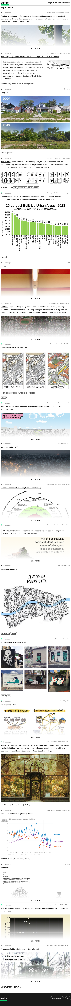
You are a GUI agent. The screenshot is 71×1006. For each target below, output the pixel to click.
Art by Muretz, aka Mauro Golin (60, 639)
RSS (68, 998)
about (54, 3)
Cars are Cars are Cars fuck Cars (60, 344)
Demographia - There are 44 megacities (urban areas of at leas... (58, 193)
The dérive (5, 162)
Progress (67, 89)
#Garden (20, 805)
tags (50, 3)
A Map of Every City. (64, 565)
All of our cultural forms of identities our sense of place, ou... (58, 525)
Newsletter (56, 998)
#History (25, 83)
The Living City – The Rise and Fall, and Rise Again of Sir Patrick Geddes (30, 57)
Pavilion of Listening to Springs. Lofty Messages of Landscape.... (58, 12)
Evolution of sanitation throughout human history (58, 484)
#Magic (36, 187)
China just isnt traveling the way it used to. (58, 810)
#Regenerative (16, 83)
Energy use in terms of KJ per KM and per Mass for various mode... (58, 905)
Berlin (68, 262)
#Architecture (5, 83)
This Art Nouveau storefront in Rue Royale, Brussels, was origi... (58, 741)
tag (3, 8)
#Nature (4, 153)
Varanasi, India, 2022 (64, 443)
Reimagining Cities (64, 701)
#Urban (31, 83)
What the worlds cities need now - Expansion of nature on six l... (58, 403)
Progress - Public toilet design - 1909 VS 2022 (58, 945)
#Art (8, 695)
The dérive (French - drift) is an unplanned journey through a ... (58, 158)
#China (10, 859)
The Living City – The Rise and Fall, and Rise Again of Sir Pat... (58, 53)
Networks (67, 864)
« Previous (6, 987)
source (4, 859)
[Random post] (69, 3)
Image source (6, 187)
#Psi (15, 187)
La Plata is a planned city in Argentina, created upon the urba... (58, 303)
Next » (17, 987)
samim (5, 3)
